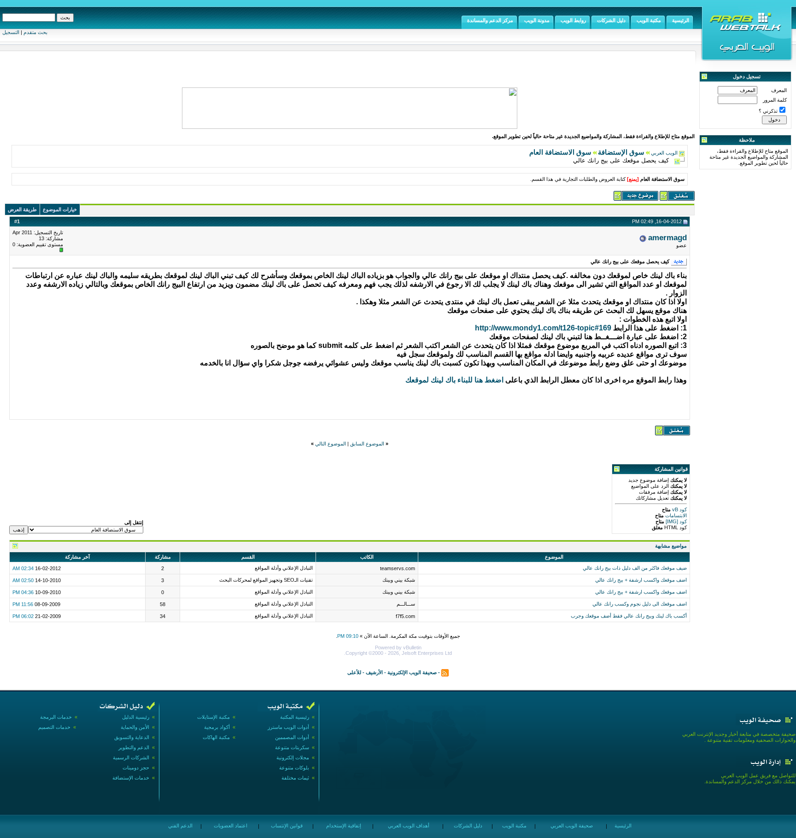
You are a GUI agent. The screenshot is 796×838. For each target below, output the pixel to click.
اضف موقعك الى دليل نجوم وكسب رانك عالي (639, 604)
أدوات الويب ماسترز (288, 727)
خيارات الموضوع (60, 209)
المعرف (779, 90)
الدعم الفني (180, 825)
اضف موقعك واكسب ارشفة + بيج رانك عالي (641, 580)
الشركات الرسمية (131, 757)
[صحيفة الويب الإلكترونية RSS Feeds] (445, 672)
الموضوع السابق (367, 443)
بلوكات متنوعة (294, 767)
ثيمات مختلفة (295, 777)
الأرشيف (374, 672)
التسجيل (10, 32)
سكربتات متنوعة (292, 747)
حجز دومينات (136, 767)
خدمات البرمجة (56, 717)
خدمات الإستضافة (130, 777)
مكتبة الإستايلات (213, 717)
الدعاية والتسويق (131, 737)
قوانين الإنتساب (286, 825)
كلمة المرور (775, 100)
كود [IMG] (676, 521)
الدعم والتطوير (133, 747)
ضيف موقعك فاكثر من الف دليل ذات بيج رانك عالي (635, 568)
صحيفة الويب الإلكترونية (412, 672)
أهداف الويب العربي (407, 825)
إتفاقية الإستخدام (343, 825)
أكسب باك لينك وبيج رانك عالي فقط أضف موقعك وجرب (629, 615)
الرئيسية (622, 825)
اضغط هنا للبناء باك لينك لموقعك (454, 380)
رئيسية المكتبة (294, 717)
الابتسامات (675, 515)
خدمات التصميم (54, 727)
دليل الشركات (467, 825)
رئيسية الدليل (135, 717)
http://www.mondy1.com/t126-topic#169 (543, 328)
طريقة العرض (22, 209)
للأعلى (354, 672)
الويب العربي (664, 153)
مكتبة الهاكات (216, 737)
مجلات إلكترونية (292, 757)
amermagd (667, 237)
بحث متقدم (35, 32)
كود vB (679, 509)
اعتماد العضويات (229, 825)
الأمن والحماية (135, 727)
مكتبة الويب (514, 825)
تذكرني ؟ (768, 111)
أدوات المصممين (292, 737)
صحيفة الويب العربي (571, 825)
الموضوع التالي (330, 443)
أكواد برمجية (217, 727)
